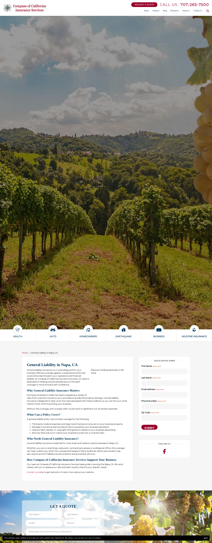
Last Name (150, 378)
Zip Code (150, 412)
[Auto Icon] (53, 331)
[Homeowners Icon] (88, 331)
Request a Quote (144, 5)
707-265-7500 (194, 4)
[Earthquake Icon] (123, 331)
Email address (152, 389)
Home (146, 11)
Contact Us (197, 11)
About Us (186, 11)
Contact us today (35, 472)
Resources (175, 11)
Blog (165, 11)
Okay (206, 538)
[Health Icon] (17, 331)
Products (156, 11)
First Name (151, 366)
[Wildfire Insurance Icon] (194, 331)
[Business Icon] (159, 331)
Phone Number (153, 401)
